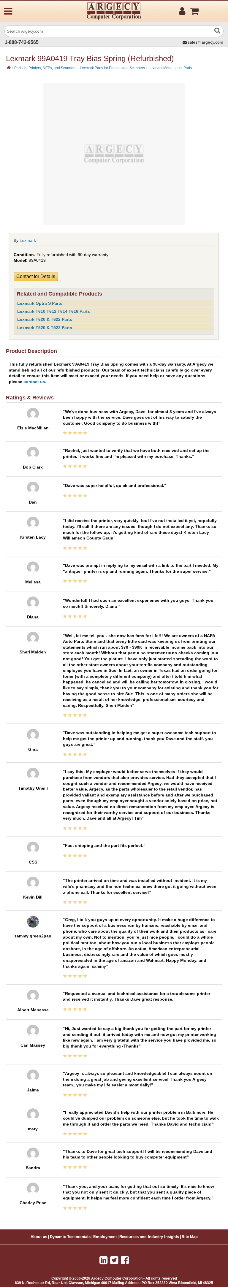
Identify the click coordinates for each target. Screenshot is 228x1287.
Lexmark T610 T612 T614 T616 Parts (53, 311)
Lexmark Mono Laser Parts (170, 68)
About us (39, 1237)
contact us (34, 381)
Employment (105, 1237)
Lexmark (28, 240)
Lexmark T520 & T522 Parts (44, 327)
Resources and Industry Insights (149, 1237)
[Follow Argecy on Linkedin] (103, 1260)
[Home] (9, 67)
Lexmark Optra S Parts (39, 303)
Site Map (190, 1237)
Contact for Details (35, 276)
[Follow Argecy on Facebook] (125, 1260)
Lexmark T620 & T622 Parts (44, 319)
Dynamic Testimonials (70, 1237)
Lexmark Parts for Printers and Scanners (112, 68)
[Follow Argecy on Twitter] (114, 1260)
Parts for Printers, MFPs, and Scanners (45, 68)
